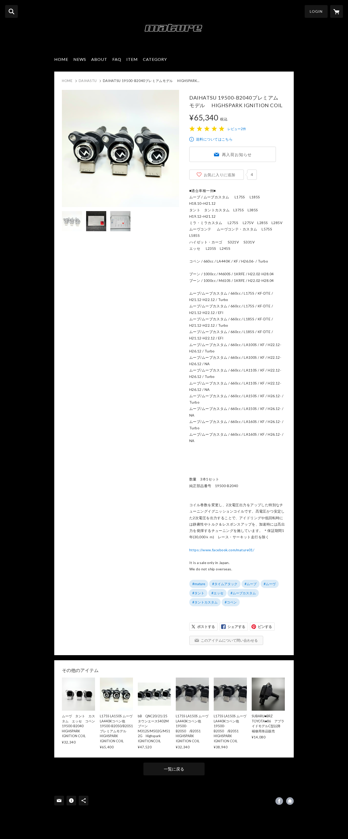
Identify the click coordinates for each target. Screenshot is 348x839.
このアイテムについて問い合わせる (229, 640)
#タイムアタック (224, 584)
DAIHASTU (88, 81)
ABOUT (99, 59)
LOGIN (316, 11)
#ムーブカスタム (243, 593)
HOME (61, 59)
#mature (198, 584)
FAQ (116, 59)
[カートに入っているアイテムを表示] (336, 11)
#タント (198, 593)
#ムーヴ (270, 584)
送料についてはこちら (214, 139)
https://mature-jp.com (290, 801)
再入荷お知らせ (237, 154)
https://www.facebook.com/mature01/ (221, 550)
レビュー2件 (236, 129)
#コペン (231, 602)
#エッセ (217, 593)
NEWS (79, 59)
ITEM (132, 59)
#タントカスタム (205, 602)
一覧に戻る (174, 768)
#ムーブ (251, 584)
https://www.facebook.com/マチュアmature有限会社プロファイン (279, 801)
